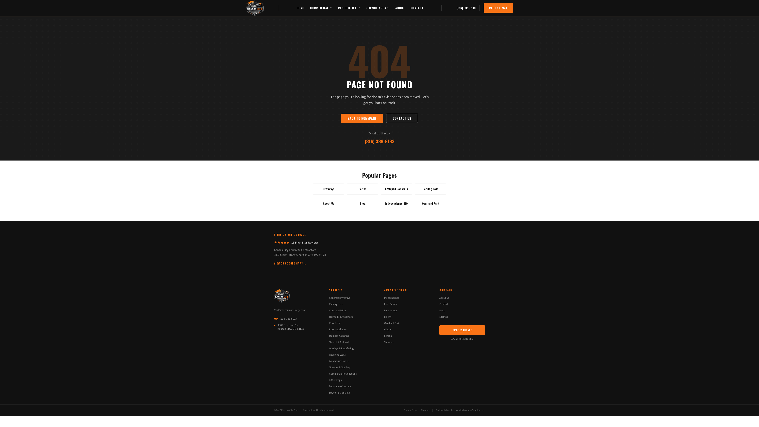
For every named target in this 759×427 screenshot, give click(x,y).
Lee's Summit (391, 304)
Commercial (319, 8)
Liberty (387, 317)
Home (301, 8)
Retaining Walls (337, 355)
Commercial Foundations (343, 374)
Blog (441, 310)
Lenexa (388, 336)
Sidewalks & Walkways (341, 317)
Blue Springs (390, 310)
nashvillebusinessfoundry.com (469, 410)
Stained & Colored (339, 342)
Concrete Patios (337, 310)
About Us (444, 298)
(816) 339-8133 (466, 8)
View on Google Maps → (290, 263)
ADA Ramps (335, 380)
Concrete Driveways (339, 298)
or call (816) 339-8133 (462, 339)
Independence (391, 298)
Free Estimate (498, 8)
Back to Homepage (362, 118)
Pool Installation (338, 329)
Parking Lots (335, 304)
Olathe (387, 329)
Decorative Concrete (340, 386)
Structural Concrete (339, 393)
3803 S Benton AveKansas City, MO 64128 (289, 327)
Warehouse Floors (338, 361)
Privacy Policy (410, 410)
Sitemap (443, 317)
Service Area (376, 8)
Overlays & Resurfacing (341, 348)
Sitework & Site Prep (339, 367)
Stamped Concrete (339, 336)
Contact (417, 8)
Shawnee (389, 342)
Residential (347, 8)
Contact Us (402, 118)
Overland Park (391, 323)
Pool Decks (335, 323)
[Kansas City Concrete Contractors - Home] (255, 8)
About (400, 8)
